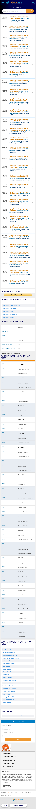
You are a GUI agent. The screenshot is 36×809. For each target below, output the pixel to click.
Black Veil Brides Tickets (9, 672)
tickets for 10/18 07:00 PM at (19, 237)
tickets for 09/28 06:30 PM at (18, 92)
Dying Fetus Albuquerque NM (11, 305)
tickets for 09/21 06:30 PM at (19, 54)
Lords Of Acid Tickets (9, 691)
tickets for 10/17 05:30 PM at (19, 228)
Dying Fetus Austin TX (9, 311)
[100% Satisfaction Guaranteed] (9, 747)
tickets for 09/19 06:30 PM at (18, 38)
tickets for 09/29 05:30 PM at (19, 102)
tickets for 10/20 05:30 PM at (19, 246)
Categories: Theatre (9, 760)
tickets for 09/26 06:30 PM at (18, 73)
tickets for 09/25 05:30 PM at (18, 64)
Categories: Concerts (9, 756)
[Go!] (30, 11)
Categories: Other (8, 763)
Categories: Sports (8, 753)
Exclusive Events (8, 767)
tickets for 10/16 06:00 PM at (19, 219)
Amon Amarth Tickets (9, 652)
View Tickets (32, 20)
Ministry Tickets (7, 677)
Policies (23, 802)
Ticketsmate (14, 2)
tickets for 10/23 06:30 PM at (19, 273)
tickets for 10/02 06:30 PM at (19, 121)
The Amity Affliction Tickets (11, 658)
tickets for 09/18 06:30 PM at (18, 28)
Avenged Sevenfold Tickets (10, 655)
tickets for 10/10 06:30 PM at (19, 185)
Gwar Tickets (6, 694)
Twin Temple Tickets (8, 699)
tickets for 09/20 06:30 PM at (19, 46)
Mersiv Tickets (7, 669)
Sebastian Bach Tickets (9, 688)
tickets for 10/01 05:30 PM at (19, 112)
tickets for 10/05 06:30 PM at (18, 149)
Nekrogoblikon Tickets (9, 697)
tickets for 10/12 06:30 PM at (19, 193)
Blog (28, 802)
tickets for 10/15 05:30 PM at (19, 210)
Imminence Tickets (8, 686)
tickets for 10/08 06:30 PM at (18, 168)
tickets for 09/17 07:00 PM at (19, 19)
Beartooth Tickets (8, 683)
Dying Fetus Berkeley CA (10, 314)
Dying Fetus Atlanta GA (9, 308)
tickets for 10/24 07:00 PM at (18, 282)
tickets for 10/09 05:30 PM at (19, 177)
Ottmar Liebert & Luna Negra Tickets (13, 716)
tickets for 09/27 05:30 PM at (19, 82)
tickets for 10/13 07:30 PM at (18, 202)
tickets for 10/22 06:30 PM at (18, 264)
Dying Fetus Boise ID (8, 317)
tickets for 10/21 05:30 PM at (19, 254)
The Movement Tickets (9, 680)
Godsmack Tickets (8, 661)
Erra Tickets (6, 674)
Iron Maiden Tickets (8, 650)
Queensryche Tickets (8, 663)
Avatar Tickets (7, 702)
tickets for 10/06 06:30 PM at (19, 159)
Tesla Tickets (6, 666)
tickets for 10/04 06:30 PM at (19, 140)
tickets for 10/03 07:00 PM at (19, 131)
